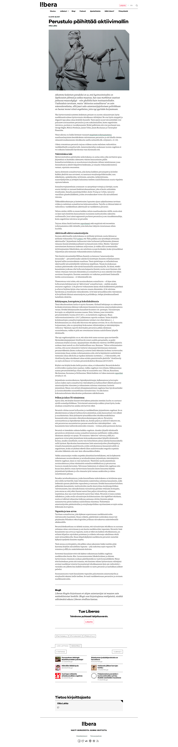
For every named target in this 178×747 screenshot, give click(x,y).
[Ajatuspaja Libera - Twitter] (58, 707)
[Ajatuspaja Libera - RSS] (97, 740)
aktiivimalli (62, 636)
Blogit (57, 17)
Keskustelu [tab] (75, 646)
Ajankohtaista (95, 11)
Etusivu (53, 11)
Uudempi (117, 651)
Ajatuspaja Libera (48, 4)
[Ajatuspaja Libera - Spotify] (93, 740)
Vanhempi (61, 651)
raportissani (85, 224)
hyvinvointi (76, 636)
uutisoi (80, 239)
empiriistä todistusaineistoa (100, 135)
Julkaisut (63, 11)
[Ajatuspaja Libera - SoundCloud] (86, 740)
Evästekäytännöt (81, 736)
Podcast (83, 11)
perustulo (90, 636)
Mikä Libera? (109, 11)
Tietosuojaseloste (96, 736)
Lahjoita (123, 5)
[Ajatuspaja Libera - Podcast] (90, 740)
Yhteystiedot (123, 11)
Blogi (73, 11)
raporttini (119, 373)
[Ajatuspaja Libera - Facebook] (79, 740)
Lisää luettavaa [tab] (62, 646)
